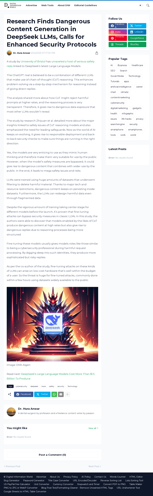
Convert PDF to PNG (114, 484)
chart (113, 92)
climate (124, 92)
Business (122, 65)
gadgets (137, 108)
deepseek (34, 386)
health (114, 113)
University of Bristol (33, 61)
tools (113, 135)
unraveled (58, 61)
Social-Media (117, 76)
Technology (72, 386)
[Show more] (67, 394)
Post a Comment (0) (52, 454)
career (139, 86)
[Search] (146, 5)
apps (126, 81)
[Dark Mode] (141, 5)
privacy (139, 119)
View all (92, 428)
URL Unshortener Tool (128, 487)
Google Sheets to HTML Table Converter (25, 491)
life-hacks (126, 119)
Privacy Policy (70, 476)
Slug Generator (11, 480)
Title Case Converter (58, 480)
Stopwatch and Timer (88, 484)
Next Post (94, 466)
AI (112, 65)
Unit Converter (41, 484)
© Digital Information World (18, 476)
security (61, 386)
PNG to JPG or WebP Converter (21, 487)
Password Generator (33, 480)
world (133, 135)
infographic (127, 113)
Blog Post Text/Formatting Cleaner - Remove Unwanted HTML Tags (77, 487)
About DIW (64, 5)
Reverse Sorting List (111, 480)
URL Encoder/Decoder (85, 480)
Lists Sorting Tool (134, 480)
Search (123, 70)
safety (51, 386)
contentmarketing (120, 97)
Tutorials (115, 81)
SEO (113, 70)
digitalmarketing (119, 108)
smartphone (117, 129)
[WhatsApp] (54, 394)
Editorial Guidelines (85, 5)
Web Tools (47, 5)
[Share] (95, 53)
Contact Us (100, 476)
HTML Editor (136, 476)
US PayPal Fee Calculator (17, 484)
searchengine (118, 124)
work (123, 135)
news (43, 386)
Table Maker (135, 484)
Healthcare (137, 65)
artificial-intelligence (121, 86)
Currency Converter (63, 484)
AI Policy (86, 476)
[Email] (61, 394)
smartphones (135, 129)
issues (114, 119)
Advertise (31, 5)
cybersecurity (21, 386)
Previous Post (13, 466)
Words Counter (118, 476)
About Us (55, 476)
